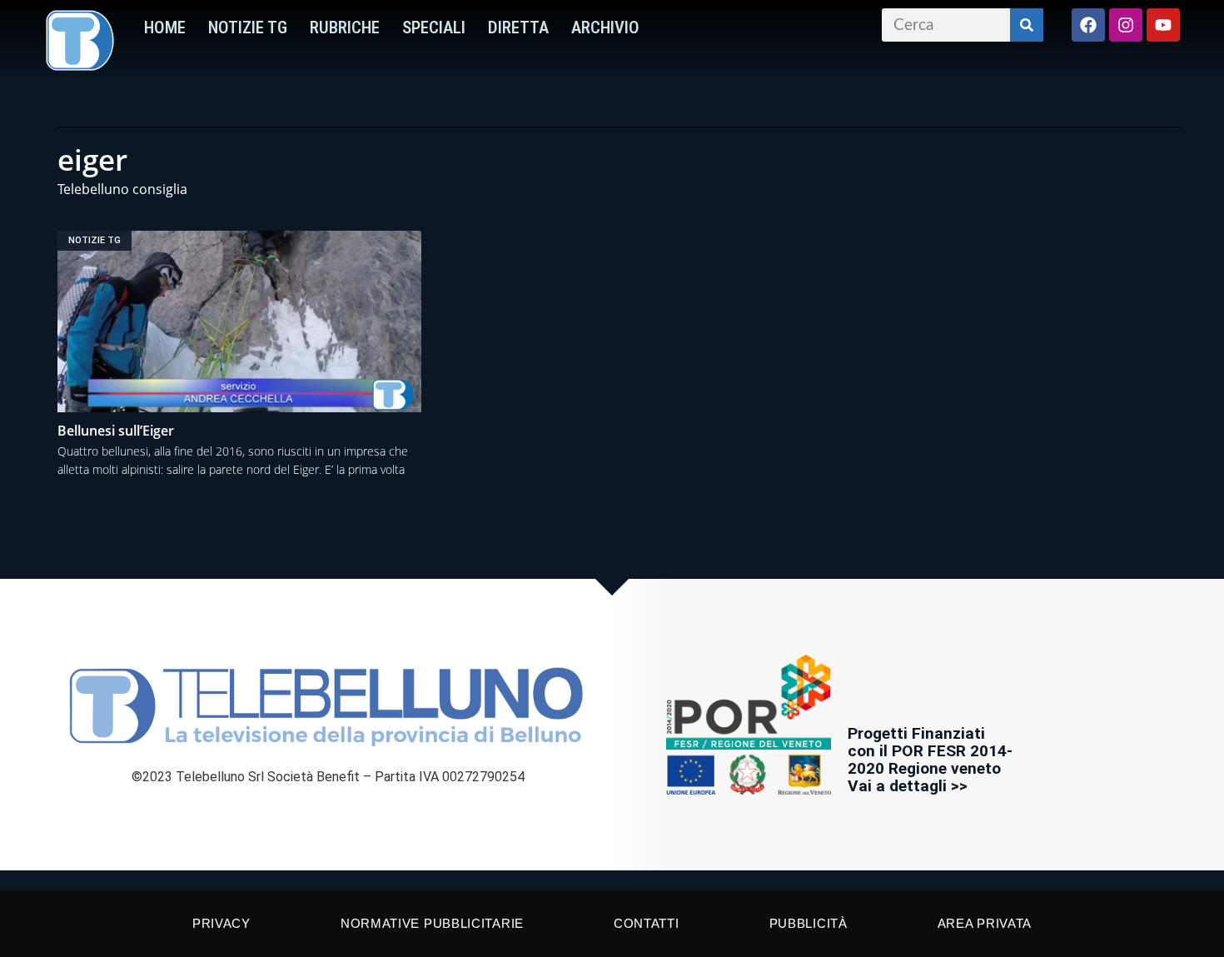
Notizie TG (247, 27)
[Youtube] (1163, 25)
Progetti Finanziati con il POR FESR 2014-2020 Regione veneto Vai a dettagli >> (930, 759)
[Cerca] (1026, 25)
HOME (165, 27)
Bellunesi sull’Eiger (115, 430)
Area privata (985, 923)
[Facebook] (1088, 25)
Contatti (646, 923)
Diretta (518, 27)
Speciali (433, 27)
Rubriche (345, 27)
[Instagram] (1125, 25)
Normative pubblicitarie (432, 923)
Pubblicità (808, 923)
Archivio (605, 27)
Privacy (221, 923)
